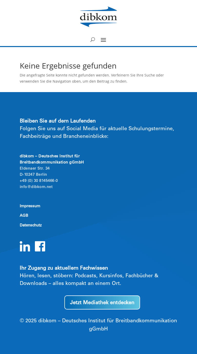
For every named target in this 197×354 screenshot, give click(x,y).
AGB (24, 216)
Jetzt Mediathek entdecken (102, 303)
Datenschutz (31, 225)
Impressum (30, 206)
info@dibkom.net (36, 187)
